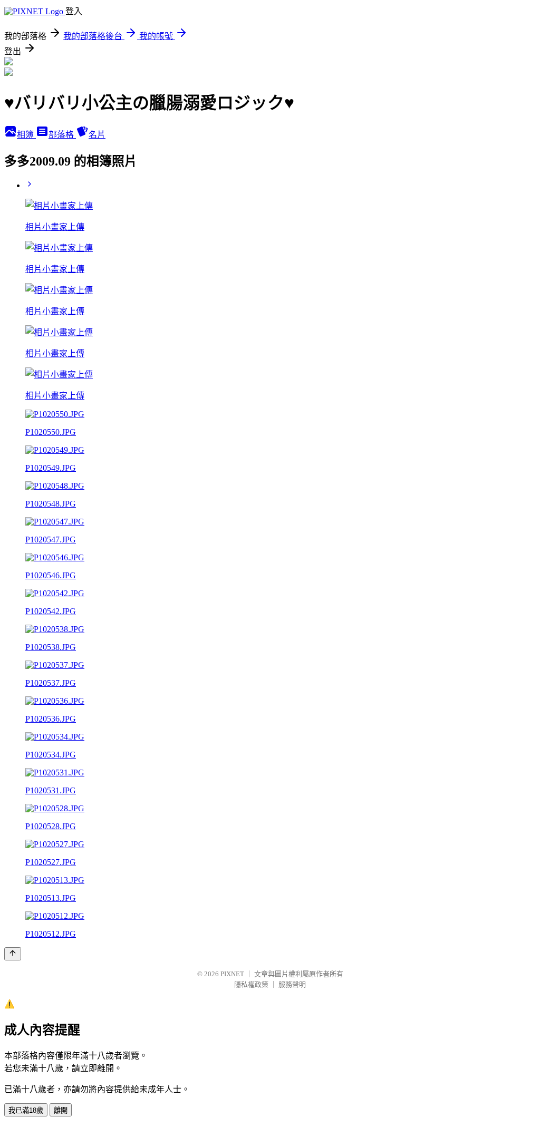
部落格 (62, 134)
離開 (61, 1110)
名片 (97, 134)
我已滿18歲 (25, 1110)
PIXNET (232, 974)
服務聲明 (292, 984)
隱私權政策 (251, 984)
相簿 (26, 134)
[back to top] (12, 953)
